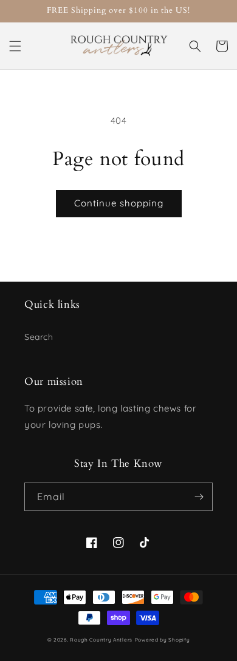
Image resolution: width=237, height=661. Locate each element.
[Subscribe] (198, 497)
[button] (15, 46)
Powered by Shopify (162, 640)
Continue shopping (118, 203)
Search (38, 336)
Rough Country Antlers (101, 640)
